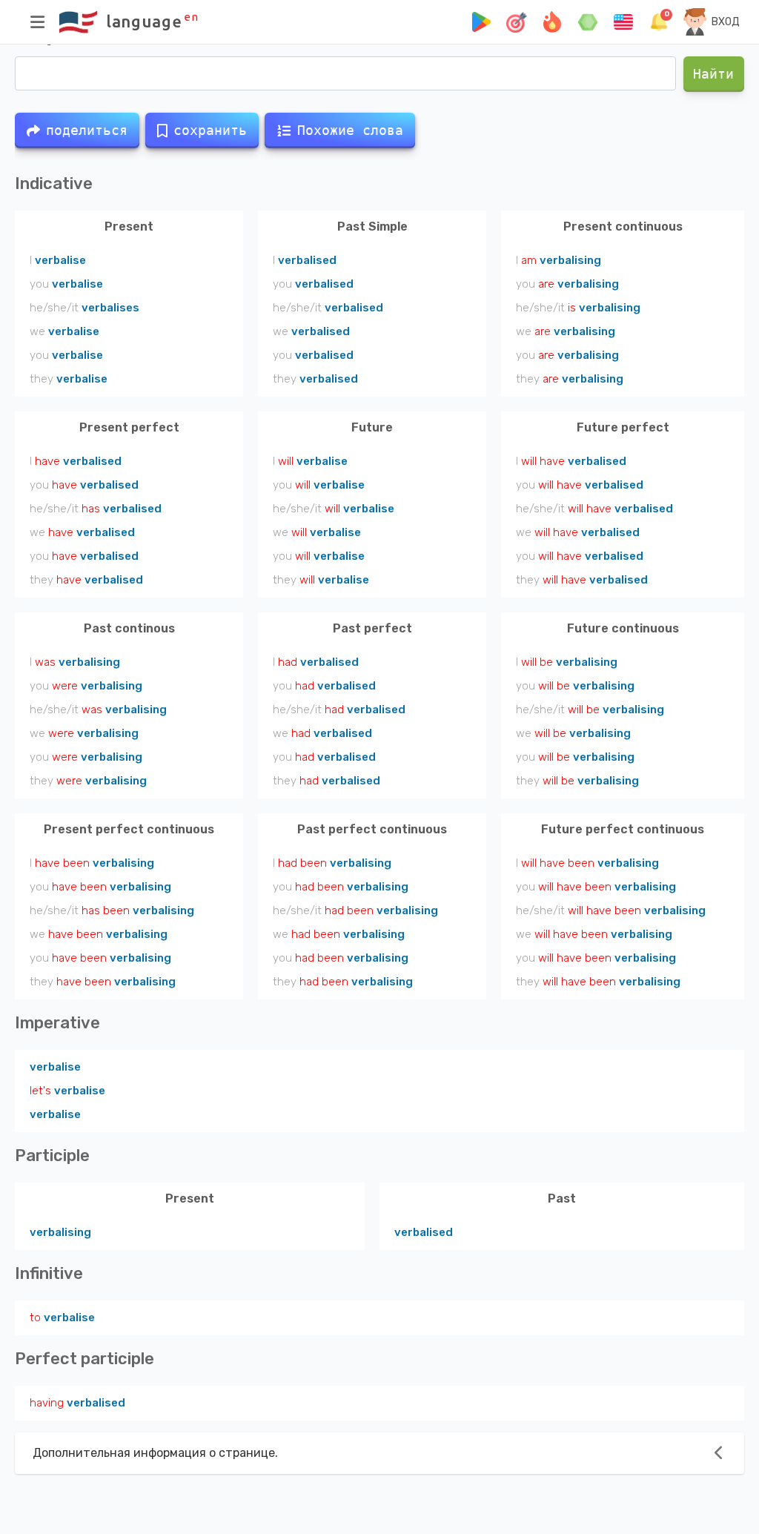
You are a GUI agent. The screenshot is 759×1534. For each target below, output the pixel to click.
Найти (714, 74)
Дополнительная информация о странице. (155, 1453)
